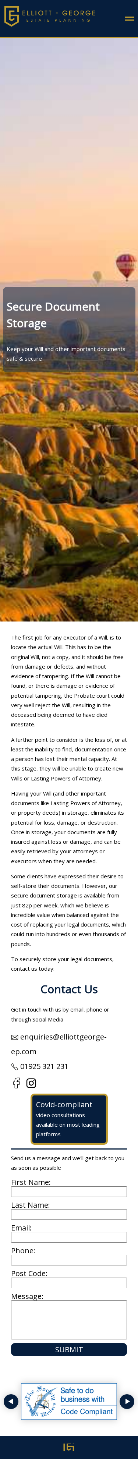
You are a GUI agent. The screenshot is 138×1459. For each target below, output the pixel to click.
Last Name (29, 1205)
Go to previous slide (11, 1401)
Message (26, 1296)
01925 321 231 (44, 1066)
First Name (30, 1182)
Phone (22, 1250)
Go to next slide (127, 1401)
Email (20, 1227)
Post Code (28, 1273)
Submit (69, 1349)
